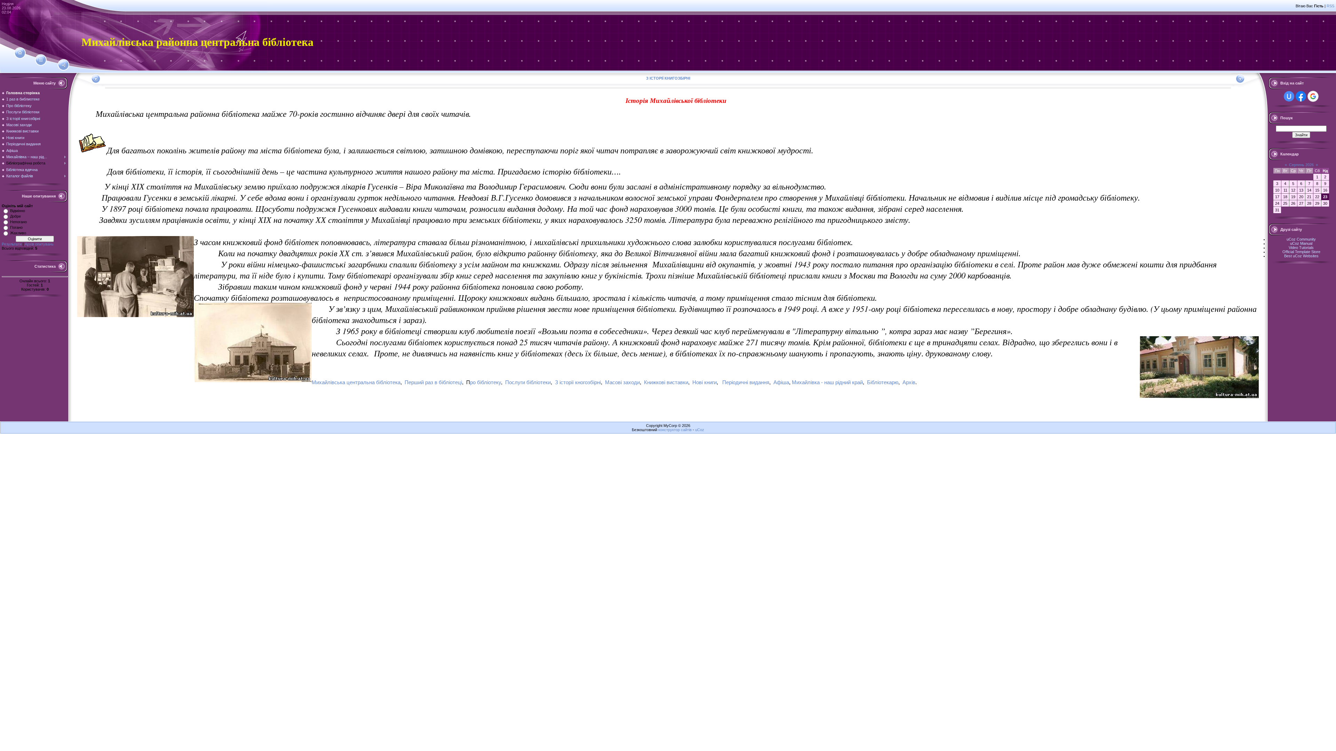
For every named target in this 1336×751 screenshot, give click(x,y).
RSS (1330, 6)
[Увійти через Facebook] (1301, 96)
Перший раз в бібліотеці (433, 382)
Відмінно (17, 211)
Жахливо (18, 233)
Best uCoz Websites (1301, 256)
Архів (908, 382)
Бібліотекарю (882, 382)
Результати (12, 244)
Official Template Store (1301, 252)
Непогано (18, 222)
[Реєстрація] (40, 60)
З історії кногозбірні (578, 382)
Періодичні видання (745, 382)
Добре (15, 216)
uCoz (699, 430)
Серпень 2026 (1301, 165)
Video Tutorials (1301, 247)
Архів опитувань (39, 244)
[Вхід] (63, 65)
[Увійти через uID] (1289, 96)
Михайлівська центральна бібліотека (356, 382)
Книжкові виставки (666, 382)
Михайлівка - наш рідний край (827, 382)
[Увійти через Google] (1313, 96)
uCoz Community (1301, 239)
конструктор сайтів (675, 430)
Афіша (781, 382)
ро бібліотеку (485, 382)
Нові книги (704, 382)
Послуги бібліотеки (528, 382)
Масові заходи (622, 382)
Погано (16, 227)
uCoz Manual (1301, 243)
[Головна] (20, 53)
